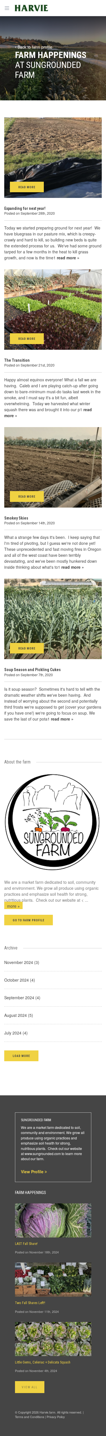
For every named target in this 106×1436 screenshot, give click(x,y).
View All (30, 1387)
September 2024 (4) (22, 997)
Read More (26, 187)
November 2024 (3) (21, 962)
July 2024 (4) (16, 1033)
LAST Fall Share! (26, 1244)
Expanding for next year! (25, 208)
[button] (21, 1055)
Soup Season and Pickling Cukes (32, 669)
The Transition (17, 360)
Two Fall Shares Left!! (30, 1303)
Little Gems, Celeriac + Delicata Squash (42, 1362)
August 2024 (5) (18, 1015)
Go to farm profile (28, 920)
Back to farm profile (34, 47)
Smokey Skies (16, 518)
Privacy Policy (56, 1417)
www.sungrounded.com (43, 1153)
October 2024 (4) (19, 980)
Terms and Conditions (29, 1417)
